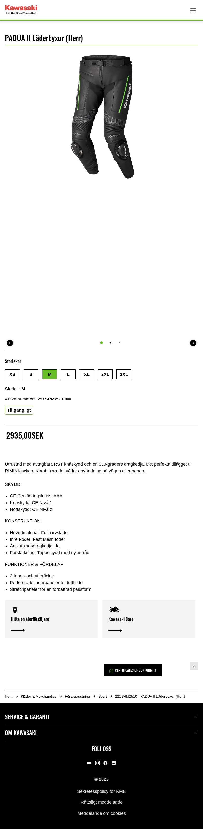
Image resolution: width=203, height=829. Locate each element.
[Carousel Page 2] (110, 342)
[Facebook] (105, 763)
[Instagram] (97, 763)
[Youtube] (89, 763)
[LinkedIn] (113, 763)
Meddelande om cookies (101, 813)
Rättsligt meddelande (102, 802)
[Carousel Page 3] (119, 342)
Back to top (194, 666)
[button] (12, 374)
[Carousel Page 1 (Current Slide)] (101, 342)
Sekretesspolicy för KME (101, 791)
